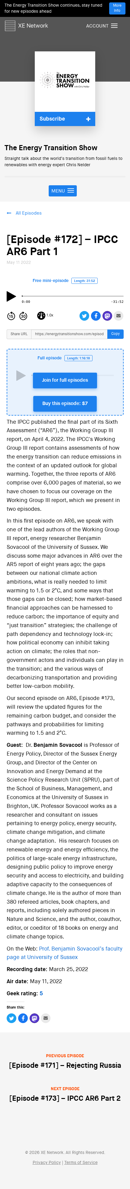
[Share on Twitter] (84, 316)
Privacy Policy (47, 1163)
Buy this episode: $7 (65, 403)
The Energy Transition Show (51, 148)
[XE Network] (26, 24)
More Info (117, 8)
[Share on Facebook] (96, 316)
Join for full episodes (65, 380)
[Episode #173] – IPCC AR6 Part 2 (65, 1094)
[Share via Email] (119, 316)
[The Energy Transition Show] (65, 81)
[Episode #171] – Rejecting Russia (65, 1061)
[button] (65, 119)
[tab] (65, 119)
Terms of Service (81, 1163)
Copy (115, 334)
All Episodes (29, 213)
